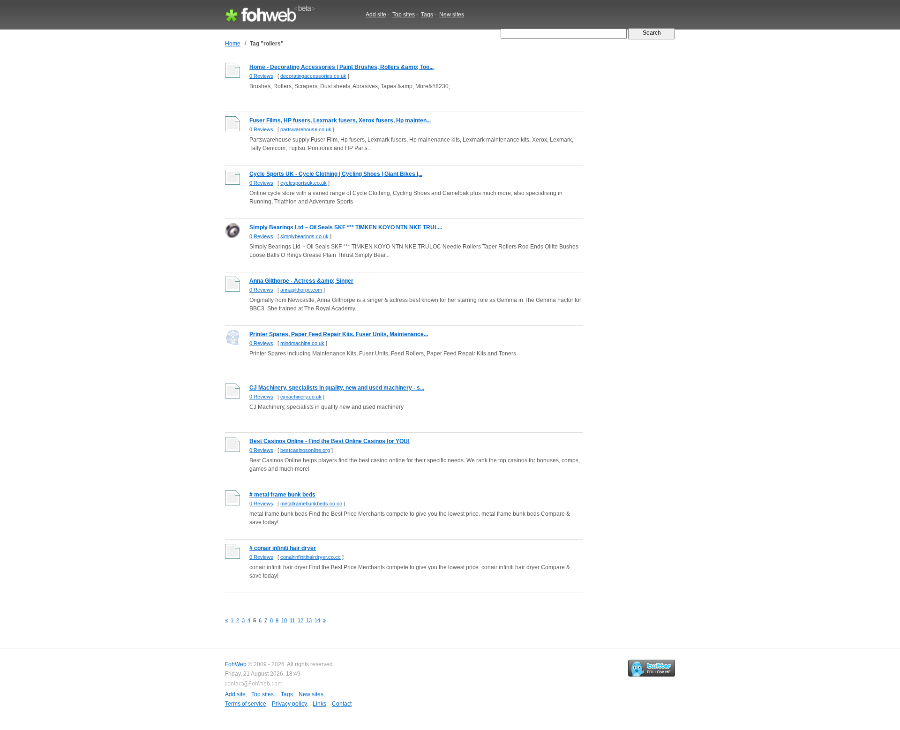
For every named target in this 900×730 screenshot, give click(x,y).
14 (317, 620)
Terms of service (245, 703)
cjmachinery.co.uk (301, 396)
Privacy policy (289, 703)
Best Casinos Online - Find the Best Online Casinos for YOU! (329, 441)
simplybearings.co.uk (304, 236)
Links (319, 703)
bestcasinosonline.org (305, 450)
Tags (427, 14)
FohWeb (236, 664)
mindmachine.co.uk (302, 343)
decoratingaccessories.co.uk (313, 76)
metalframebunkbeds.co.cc (311, 503)
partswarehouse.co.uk (305, 129)
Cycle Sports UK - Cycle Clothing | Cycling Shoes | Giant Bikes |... (335, 174)
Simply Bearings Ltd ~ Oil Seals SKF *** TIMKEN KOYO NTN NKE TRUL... (345, 227)
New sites (451, 14)
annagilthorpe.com (301, 290)
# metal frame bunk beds (282, 494)
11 (292, 620)
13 (309, 620)
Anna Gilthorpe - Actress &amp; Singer (301, 281)
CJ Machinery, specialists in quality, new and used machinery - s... (336, 387)
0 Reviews (261, 76)
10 (284, 620)
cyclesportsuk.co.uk (303, 183)
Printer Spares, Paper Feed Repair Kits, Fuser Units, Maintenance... (338, 334)
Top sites (403, 14)
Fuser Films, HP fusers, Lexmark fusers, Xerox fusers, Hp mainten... (340, 120)
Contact (342, 703)
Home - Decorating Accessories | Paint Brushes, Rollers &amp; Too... (341, 67)
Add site (376, 14)
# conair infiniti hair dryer (282, 548)
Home (232, 43)
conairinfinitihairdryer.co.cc (310, 557)
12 (300, 620)
